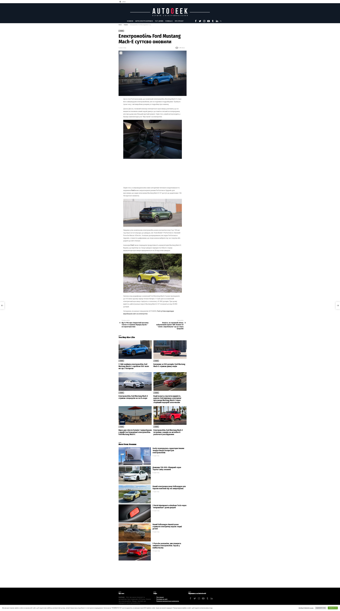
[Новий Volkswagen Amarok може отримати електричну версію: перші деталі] (135, 532)
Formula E (169, 21)
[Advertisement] (152, 173)
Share (120, 52)
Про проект (179, 21)
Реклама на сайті (162, 599)
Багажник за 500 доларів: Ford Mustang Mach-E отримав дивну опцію (169, 365)
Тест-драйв (159, 21)
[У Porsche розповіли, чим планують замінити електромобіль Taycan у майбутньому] (135, 551)
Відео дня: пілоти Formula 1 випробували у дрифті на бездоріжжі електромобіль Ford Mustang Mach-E (135, 432)
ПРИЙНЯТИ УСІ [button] (333, 608)
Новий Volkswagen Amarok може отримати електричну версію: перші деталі (167, 526)
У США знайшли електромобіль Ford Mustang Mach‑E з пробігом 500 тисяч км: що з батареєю (134, 366)
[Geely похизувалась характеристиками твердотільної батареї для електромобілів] (135, 456)
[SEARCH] (220, 21)
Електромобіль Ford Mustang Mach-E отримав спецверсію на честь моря (133, 397)
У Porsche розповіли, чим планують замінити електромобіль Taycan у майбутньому (167, 545)
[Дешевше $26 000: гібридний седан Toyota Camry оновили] (135, 475)
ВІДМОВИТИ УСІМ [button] (320, 608)
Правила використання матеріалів (167, 601)
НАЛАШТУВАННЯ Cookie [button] (306, 608)
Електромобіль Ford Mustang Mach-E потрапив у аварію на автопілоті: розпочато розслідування (168, 432)
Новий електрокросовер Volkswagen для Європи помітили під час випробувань (169, 487)
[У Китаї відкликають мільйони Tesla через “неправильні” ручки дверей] (135, 513)
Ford (133, 190)
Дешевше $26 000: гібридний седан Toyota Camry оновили (167, 468)
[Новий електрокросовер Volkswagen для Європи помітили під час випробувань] (135, 494)
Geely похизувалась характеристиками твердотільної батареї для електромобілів (168, 450)
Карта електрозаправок (144, 21)
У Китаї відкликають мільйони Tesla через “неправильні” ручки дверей (169, 506)
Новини (130, 21)
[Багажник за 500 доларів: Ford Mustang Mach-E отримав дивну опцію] (170, 349)
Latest (124, 1)
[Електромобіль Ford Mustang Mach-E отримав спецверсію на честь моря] (135, 381)
